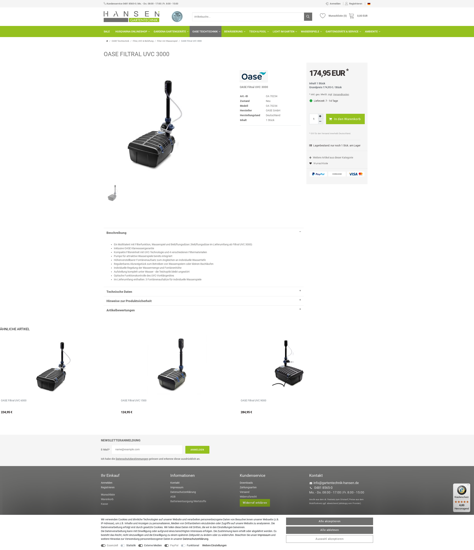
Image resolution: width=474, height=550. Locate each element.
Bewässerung (233, 31)
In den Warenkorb (347, 119)
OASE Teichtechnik (205, 31)
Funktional (193, 545)
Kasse (104, 503)
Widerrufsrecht (248, 496)
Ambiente (371, 31)
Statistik (131, 545)
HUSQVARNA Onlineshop (131, 31)
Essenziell (112, 545)
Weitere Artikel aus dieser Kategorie (332, 157)
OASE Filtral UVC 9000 (253, 400)
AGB (173, 496)
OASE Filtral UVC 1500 (133, 400)
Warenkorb (107, 499)
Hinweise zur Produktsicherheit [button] (129, 301)
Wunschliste (320, 163)
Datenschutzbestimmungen (132, 458)
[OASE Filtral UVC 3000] (162, 118)
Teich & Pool (257, 31)
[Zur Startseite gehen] (107, 41)
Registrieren (108, 487)
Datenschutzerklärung (183, 492)
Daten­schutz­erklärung (195, 538)
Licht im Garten (283, 31)
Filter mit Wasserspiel (167, 41)
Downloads (246, 482)
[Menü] (468, 485)
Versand (244, 492)
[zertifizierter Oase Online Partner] (177, 16)
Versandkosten (341, 94)
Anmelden (197, 449)
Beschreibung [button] (116, 233)
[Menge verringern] (320, 121)
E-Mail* (105, 449)
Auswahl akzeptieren (329, 539)
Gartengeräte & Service (342, 31)
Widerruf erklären (255, 502)
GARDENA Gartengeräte (170, 31)
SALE (107, 31)
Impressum (176, 487)
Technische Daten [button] (119, 292)
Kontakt (175, 482)
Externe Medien (153, 545)
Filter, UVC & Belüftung (143, 41)
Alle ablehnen (329, 530)
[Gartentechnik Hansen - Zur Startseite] (131, 16)
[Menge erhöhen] (320, 116)
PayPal (174, 545)
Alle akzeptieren (330, 521)
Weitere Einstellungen (214, 545)
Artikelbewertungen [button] (120, 310)
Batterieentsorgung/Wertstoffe (188, 501)
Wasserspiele (310, 31)
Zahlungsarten (248, 487)
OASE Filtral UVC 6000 (13, 400)
